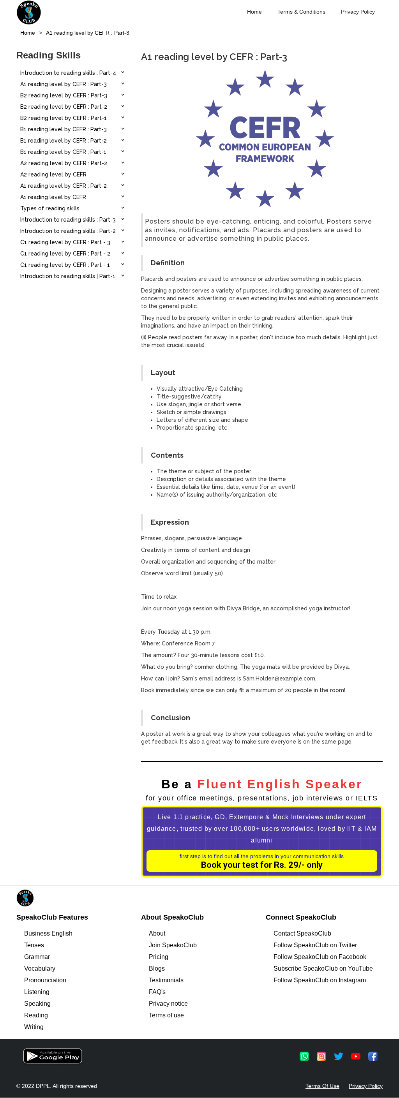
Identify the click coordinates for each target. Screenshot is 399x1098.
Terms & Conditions (301, 12)
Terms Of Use (322, 1086)
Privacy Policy (358, 12)
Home (254, 12)
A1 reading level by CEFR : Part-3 (87, 33)
